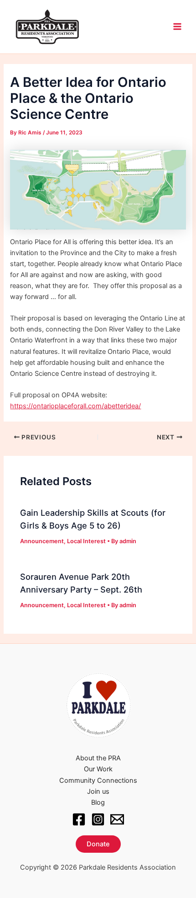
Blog (98, 802)
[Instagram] (98, 819)
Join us (98, 791)
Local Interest (86, 541)
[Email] (117, 819)
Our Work (98, 769)
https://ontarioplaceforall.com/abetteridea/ (75, 406)
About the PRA (98, 758)
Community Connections (98, 780)
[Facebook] (79, 819)
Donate (98, 844)
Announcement (42, 541)
